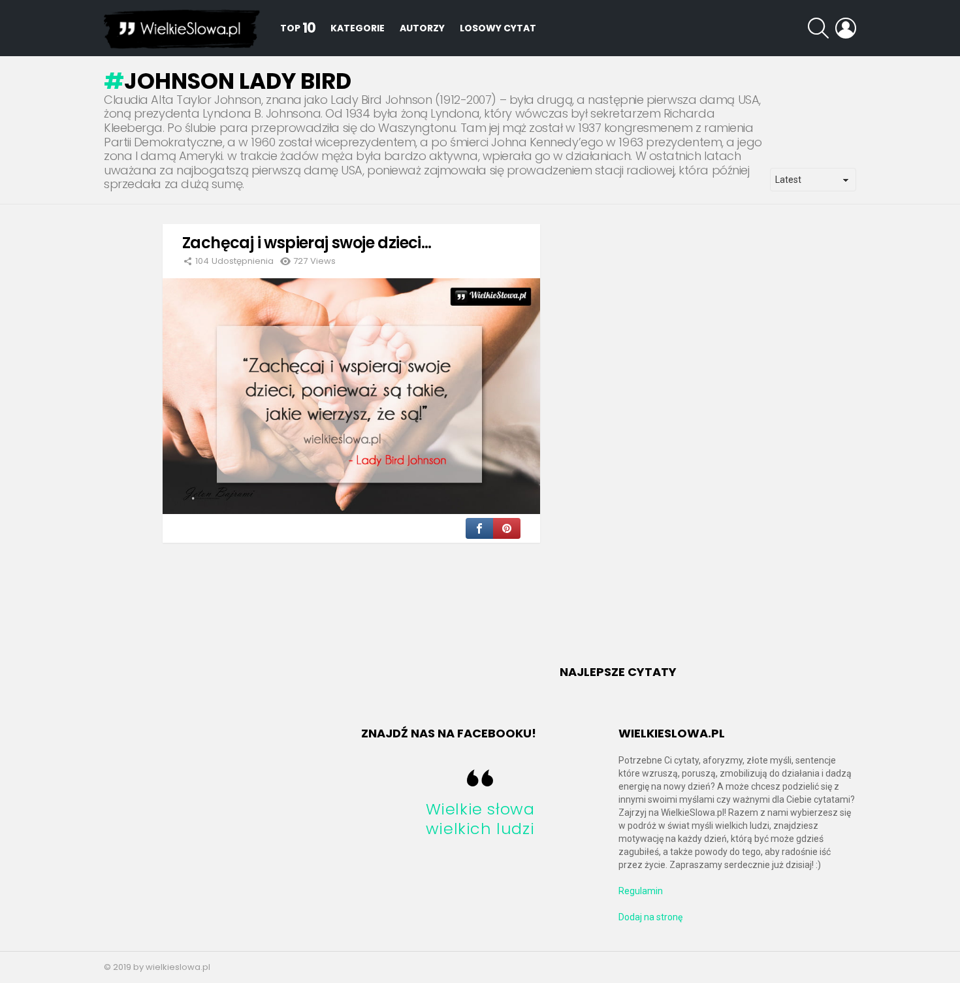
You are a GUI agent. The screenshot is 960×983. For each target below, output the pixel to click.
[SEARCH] (818, 28)
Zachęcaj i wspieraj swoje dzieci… (306, 242)
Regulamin (640, 891)
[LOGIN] (845, 28)
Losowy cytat (498, 28)
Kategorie (357, 28)
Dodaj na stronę (650, 917)
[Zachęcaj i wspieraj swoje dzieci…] (351, 396)
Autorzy (422, 28)
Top (297, 27)
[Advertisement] (658, 446)
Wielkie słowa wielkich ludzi (480, 818)
